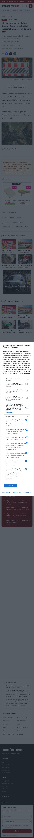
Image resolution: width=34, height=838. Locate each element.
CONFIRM (10, 485)
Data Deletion (6, 492)
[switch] (26, 384)
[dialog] (17, 419)
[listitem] (17, 379)
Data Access (17, 492)
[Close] (30, 345)
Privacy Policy (28, 492)
